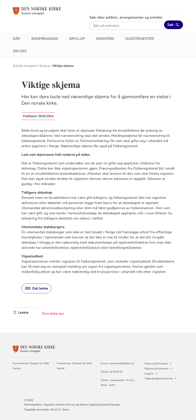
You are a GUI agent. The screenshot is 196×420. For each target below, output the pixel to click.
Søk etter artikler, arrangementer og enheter (126, 17)
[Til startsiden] (37, 11)
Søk (170, 24)
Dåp (16, 38)
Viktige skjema (63, 66)
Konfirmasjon (44, 38)
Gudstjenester (139, 38)
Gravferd (105, 38)
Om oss (19, 51)
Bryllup (77, 38)
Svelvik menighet (25, 66)
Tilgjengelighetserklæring (158, 378)
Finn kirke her (53, 313)
